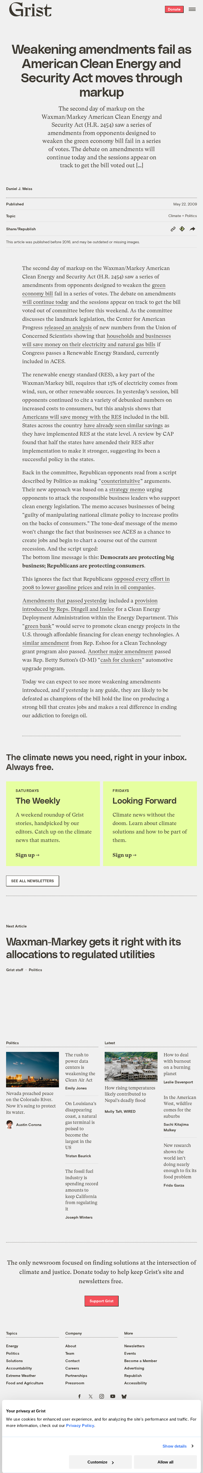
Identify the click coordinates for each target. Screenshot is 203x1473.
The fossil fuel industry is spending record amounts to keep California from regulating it (81, 1190)
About (70, 1346)
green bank (38, 626)
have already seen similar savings (123, 425)
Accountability (19, 1368)
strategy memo (127, 490)
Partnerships (76, 1375)
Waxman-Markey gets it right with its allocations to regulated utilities (93, 947)
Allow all (165, 1462)
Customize (97, 1462)
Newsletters (134, 1346)
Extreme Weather (21, 1375)
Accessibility (135, 1383)
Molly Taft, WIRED (120, 1111)
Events (130, 1353)
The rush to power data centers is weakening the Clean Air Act (80, 1067)
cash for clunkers (121, 660)
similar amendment (45, 643)
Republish (133, 1375)
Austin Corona (28, 1124)
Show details (175, 1446)
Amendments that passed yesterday (64, 601)
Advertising (134, 1368)
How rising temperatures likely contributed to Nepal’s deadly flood (130, 1094)
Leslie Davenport (178, 1082)
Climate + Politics (182, 215)
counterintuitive (120, 481)
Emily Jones (76, 1088)
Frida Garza (174, 1185)
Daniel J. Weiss (19, 188)
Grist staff (14, 969)
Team (69, 1353)
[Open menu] (192, 9)
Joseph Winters (79, 1217)
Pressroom (74, 1383)
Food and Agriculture (24, 1383)
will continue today (45, 302)
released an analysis (68, 328)
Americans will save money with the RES (71, 417)
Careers (72, 1368)
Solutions (14, 1360)
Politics (35, 969)
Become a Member (140, 1360)
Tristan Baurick (78, 1156)
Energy (12, 1346)
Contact (72, 1360)
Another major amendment (120, 651)
